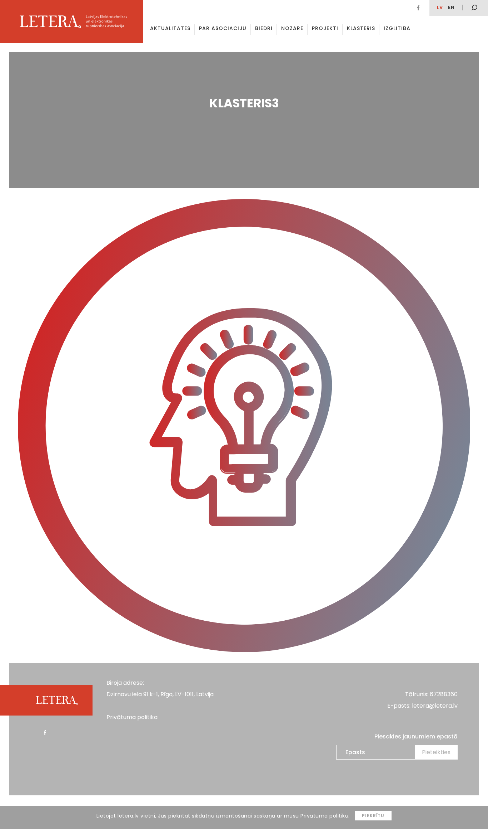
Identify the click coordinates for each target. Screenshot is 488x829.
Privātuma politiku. (325, 815)
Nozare (292, 28)
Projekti (325, 28)
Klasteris (361, 28)
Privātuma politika (132, 717)
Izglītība (397, 28)
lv (440, 7)
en (451, 7)
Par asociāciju (223, 28)
